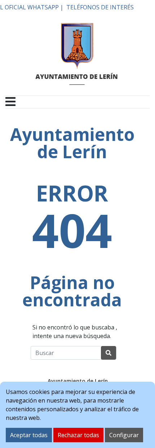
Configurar (124, 435)
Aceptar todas (29, 435)
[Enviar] (108, 353)
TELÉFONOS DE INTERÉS (100, 7)
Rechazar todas (78, 435)
